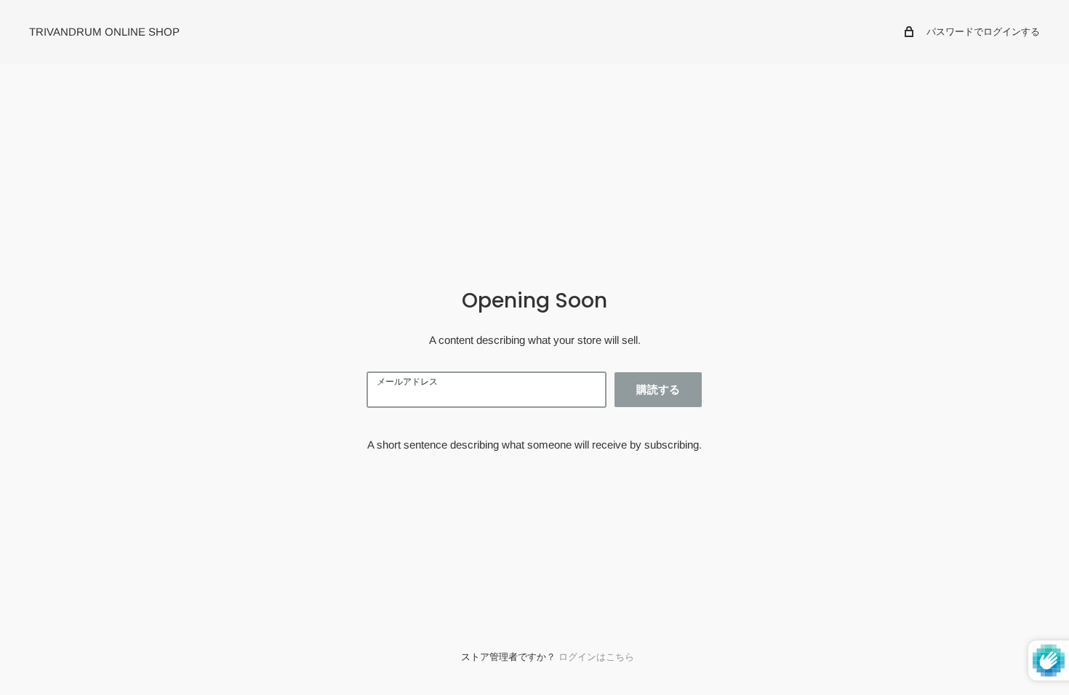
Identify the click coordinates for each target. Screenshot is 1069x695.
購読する (658, 389)
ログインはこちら (596, 656)
